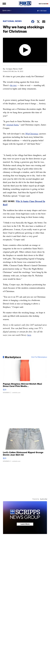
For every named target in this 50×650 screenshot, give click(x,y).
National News (12, 21)
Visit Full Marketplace (39, 357)
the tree (13, 85)
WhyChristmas (31, 133)
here (29, 334)
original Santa (12, 124)
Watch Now (43, 3)
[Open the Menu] (4, 4)
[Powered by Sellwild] (43, 499)
